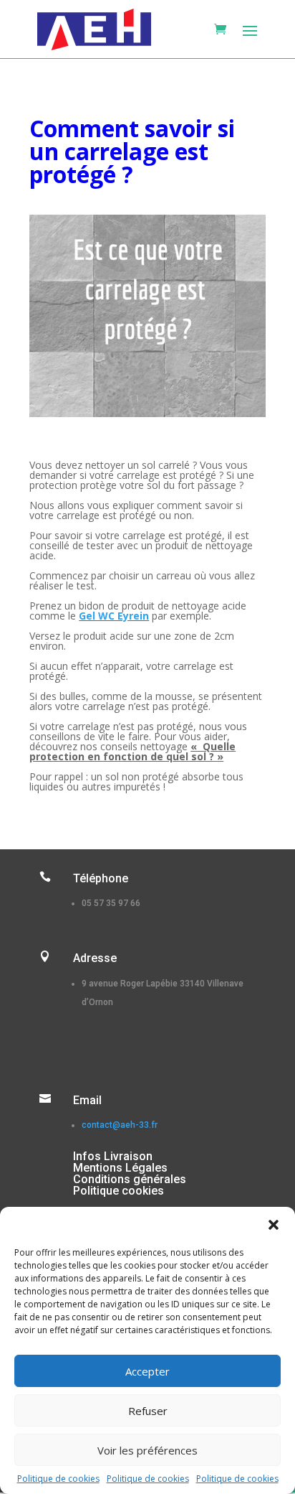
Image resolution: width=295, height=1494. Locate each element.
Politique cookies (118, 1190)
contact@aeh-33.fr (120, 1125)
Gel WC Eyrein (114, 615)
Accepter (147, 1371)
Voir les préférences (147, 1450)
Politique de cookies (58, 1478)
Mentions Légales (120, 1168)
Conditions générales (129, 1179)
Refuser (148, 1411)
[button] (273, 1225)
